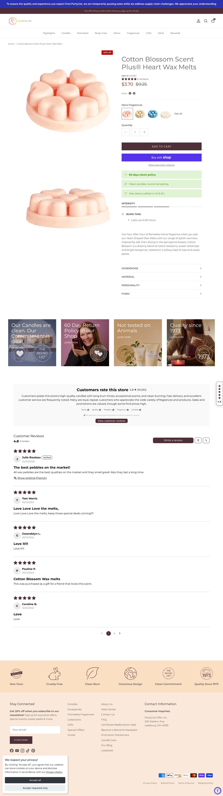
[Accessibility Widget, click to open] (217, 790)
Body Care (101, 33)
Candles (66, 33)
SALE (161, 33)
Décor (116, 33)
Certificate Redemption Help (118, 724)
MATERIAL (128, 276)
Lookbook (107, 750)
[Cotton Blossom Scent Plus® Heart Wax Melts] (127, 113)
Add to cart (161, 146)
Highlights (49, 33)
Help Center (108, 709)
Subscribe (21, 740)
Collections (74, 719)
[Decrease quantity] (125, 132)
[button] (219, 394)
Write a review (173, 440)
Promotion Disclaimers (115, 734)
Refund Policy (168, 783)
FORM (125, 293)
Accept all (35, 780)
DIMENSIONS (130, 268)
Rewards (175, 33)
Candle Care (108, 740)
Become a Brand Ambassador (119, 729)
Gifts (148, 33)
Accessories (74, 709)
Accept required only (35, 788)
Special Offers (76, 729)
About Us (106, 704)
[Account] (197, 21)
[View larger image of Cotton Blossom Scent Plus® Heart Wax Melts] (67, 95)
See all (178, 113)
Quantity (127, 125)
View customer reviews (111, 420)
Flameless (82, 33)
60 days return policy (142, 174)
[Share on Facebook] (130, 93)
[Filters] (198, 440)
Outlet (71, 734)
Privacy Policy (54, 772)
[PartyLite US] (20, 21)
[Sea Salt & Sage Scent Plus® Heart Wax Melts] (153, 113)
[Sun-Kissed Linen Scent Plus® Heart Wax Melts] (165, 113)
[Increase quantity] (144, 132)
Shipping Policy (205, 783)
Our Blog (106, 745)
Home (11, 44)
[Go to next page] (120, 633)
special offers (118, 11)
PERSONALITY (131, 285)
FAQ (104, 719)
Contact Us (108, 714)
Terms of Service (186, 783)
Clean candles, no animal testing (148, 184)
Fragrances (133, 33)
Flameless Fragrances (81, 714)
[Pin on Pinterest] (134, 93)
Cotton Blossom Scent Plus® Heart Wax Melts (39, 44)
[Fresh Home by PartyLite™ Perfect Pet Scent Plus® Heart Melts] (140, 113)
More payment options (162, 165)
